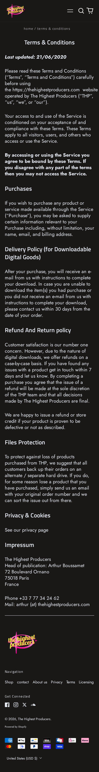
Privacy (56, 682)
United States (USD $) (22, 758)
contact (23, 682)
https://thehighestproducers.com (46, 89)
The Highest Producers (34, 719)
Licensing (86, 682)
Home (28, 28)
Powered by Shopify (15, 727)
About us (40, 682)
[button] (81, 10)
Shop (9, 682)
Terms (70, 682)
